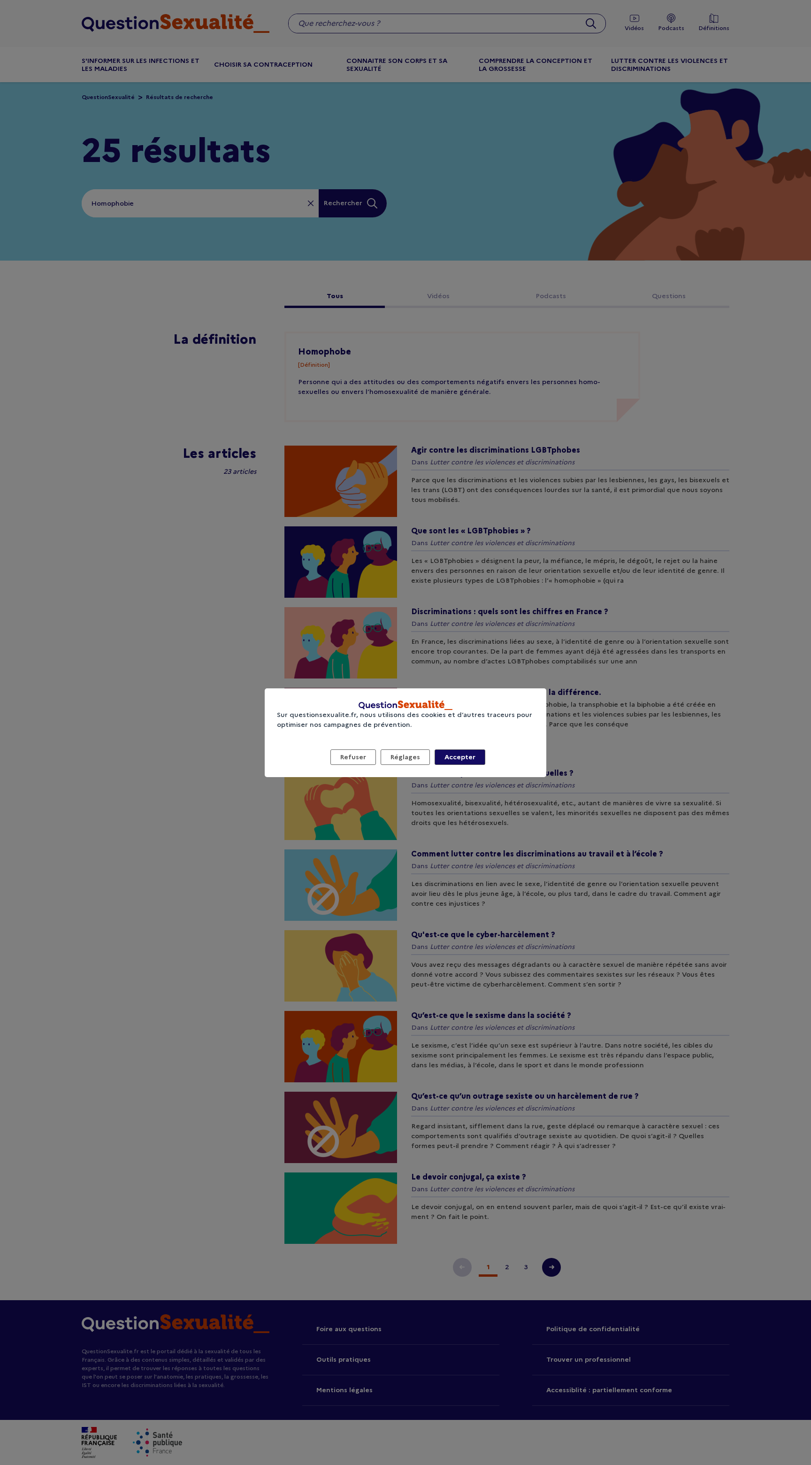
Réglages (405, 757)
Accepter (459, 757)
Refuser (353, 757)
